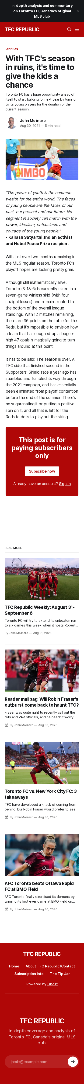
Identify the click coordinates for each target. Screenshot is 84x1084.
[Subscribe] (73, 1062)
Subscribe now (42, 471)
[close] (78, 11)
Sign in (65, 483)
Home (14, 966)
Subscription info (28, 973)
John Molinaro (33, 120)
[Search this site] (69, 29)
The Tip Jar (60, 973)
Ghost (52, 984)
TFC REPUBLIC (22, 29)
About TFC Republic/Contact (50, 966)
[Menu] (77, 29)
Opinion (12, 49)
